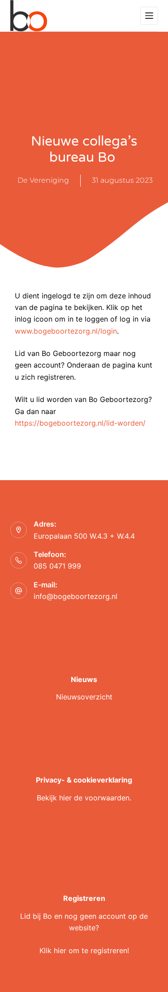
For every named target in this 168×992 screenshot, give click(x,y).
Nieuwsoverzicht (84, 696)
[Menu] (149, 16)
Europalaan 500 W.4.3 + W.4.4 (84, 536)
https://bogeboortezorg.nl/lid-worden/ (80, 423)
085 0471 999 (57, 565)
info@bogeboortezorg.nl (75, 596)
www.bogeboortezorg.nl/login (66, 330)
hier (65, 797)
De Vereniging (43, 180)
